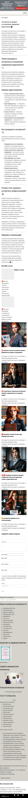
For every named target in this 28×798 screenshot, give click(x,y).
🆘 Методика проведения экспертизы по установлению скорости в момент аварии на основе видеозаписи (7, 315)
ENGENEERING (6, 616)
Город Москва (7, 704)
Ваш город (4, 570)
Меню (25, 13)
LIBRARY (5, 638)
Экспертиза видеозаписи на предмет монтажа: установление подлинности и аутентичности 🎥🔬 (11, 260)
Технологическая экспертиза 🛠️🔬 (11, 256)
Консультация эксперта (6, 729)
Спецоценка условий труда (7, 774)
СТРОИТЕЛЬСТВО (7, 610)
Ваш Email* (4, 554)
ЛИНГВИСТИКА (7, 626)
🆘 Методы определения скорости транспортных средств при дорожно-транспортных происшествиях (6, 288)
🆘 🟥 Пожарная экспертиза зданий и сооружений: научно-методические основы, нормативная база (12, 477)
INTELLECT (6, 630)
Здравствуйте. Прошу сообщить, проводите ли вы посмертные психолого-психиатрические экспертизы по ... (14, 745)
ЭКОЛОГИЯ (6, 634)
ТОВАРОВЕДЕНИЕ (7, 632)
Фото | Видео (4, 17)
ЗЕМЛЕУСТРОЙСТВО (8, 612)
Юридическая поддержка (7, 597)
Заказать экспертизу (21, 8)
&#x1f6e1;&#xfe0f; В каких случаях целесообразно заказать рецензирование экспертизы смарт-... (13, 751)
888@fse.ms (21, 5)
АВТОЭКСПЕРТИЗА (8, 622)
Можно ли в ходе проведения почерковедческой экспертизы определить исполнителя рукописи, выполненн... (15, 757)
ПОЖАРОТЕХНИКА (8, 620)
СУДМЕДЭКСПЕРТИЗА (9, 608)
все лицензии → (4, 662)
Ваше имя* (4, 558)
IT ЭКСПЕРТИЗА (7, 628)
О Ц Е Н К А (6, 618)
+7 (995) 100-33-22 (21, 4)
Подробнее (16, 793)
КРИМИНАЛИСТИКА (8, 614)
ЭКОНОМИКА (6, 624)
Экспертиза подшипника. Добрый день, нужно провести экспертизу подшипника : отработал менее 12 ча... (14, 735)
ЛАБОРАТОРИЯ (7, 636)
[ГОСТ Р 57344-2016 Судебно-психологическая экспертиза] (14, 700)
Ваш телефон (4, 564)
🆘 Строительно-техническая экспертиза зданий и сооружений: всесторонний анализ (13, 393)
